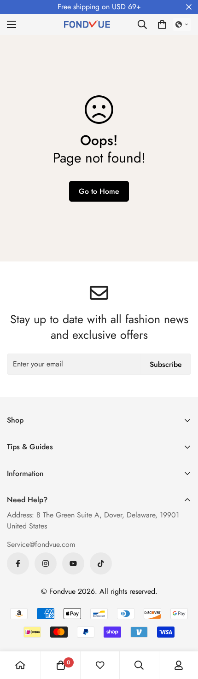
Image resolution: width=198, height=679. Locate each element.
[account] (178, 665)
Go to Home (99, 191)
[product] (20, 665)
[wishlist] (100, 665)
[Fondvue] (87, 24)
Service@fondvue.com (41, 544)
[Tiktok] (101, 563)
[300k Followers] (18, 563)
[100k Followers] (46, 563)
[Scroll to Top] (181, 630)
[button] (162, 24)
